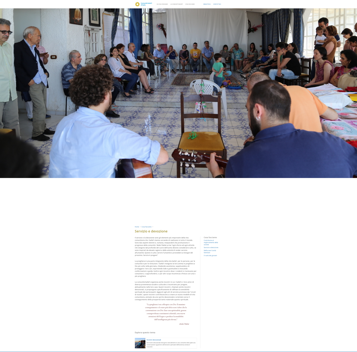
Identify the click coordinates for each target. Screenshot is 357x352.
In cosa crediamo (162, 4)
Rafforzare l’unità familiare (210, 251)
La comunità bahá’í (176, 4)
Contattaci (217, 4)
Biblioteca (206, 4)
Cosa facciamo (190, 4)
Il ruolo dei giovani (210, 255)
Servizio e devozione (211, 248)
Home (137, 227)
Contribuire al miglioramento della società (211, 242)
